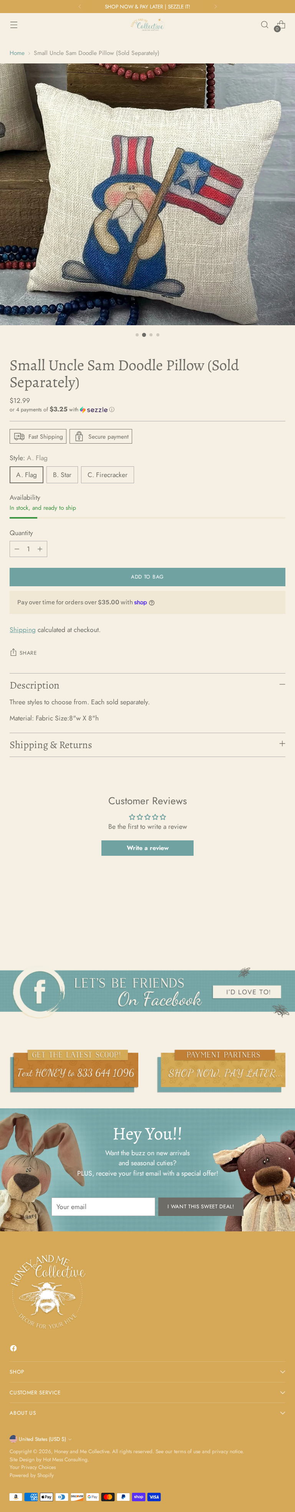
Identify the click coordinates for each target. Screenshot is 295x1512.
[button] (147, 409)
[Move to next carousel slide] (278, 923)
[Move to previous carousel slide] (261, 923)
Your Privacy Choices (33, 1467)
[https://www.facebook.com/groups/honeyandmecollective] (147, 992)
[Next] (215, 6)
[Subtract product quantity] (17, 549)
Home (17, 52)
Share (28, 653)
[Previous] (79, 6)
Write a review (148, 847)
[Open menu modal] (14, 25)
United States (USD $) (42, 1439)
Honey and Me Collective (81, 1451)
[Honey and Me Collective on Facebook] (14, 1349)
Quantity (21, 533)
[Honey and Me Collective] (147, 25)
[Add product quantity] (40, 549)
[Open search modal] (265, 25)
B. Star (62, 475)
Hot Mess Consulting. (66, 1459)
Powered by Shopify (32, 1475)
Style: (29, 458)
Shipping (23, 630)
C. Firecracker (108, 475)
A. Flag (26, 475)
